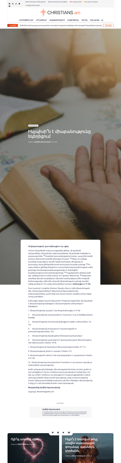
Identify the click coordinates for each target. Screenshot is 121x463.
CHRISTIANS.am (23, 444)
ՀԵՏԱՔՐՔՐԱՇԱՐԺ (57, 20)
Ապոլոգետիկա (33, 125)
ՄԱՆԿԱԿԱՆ (95, 20)
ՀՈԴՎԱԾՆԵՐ (41, 20)
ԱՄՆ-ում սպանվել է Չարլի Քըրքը (35, 25)
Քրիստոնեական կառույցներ (57, 2)
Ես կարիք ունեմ (76, 2)
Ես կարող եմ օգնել (91, 2)
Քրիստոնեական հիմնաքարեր (35, 2)
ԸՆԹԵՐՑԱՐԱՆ (73, 20)
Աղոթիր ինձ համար (33, 5)
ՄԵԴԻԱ (85, 20)
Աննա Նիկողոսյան (78, 456)
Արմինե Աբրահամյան (43, 142)
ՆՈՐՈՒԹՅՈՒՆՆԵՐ (26, 20)
